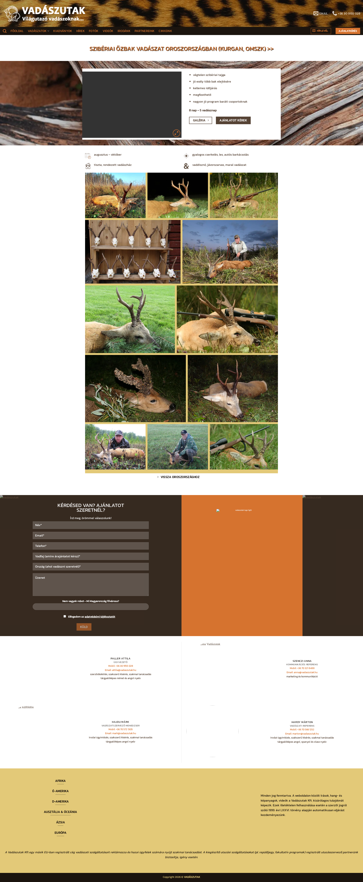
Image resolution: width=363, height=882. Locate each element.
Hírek (80, 31)
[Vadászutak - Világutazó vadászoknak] (44, 13)
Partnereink (145, 31)
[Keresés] (4, 31)
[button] (321, 31)
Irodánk (124, 31)
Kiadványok (62, 31)
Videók (108, 31)
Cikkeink (165, 31)
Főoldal (17, 31)
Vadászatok (37, 31)
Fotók (94, 31)
